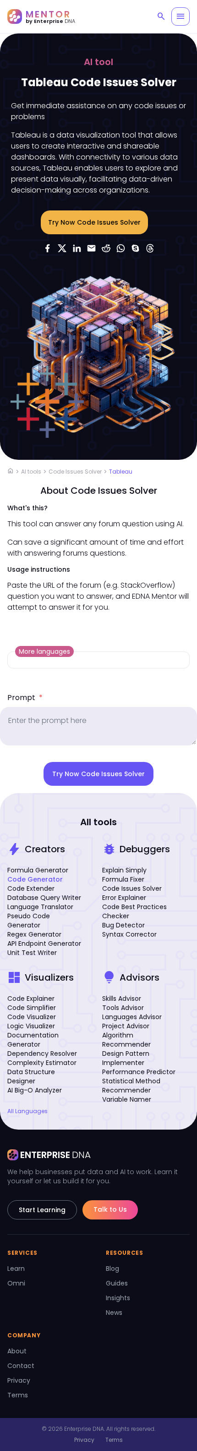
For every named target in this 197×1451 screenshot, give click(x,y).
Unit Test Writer (32, 952)
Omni (16, 1283)
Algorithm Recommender (126, 1040)
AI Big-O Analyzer (34, 1090)
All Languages (27, 1111)
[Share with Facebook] (47, 248)
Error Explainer (124, 897)
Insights (118, 1297)
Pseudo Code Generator (28, 920)
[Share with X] (61, 248)
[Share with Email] (91, 248)
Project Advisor (125, 1026)
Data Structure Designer (31, 1076)
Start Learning (42, 1209)
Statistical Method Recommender (131, 1085)
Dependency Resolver (42, 1053)
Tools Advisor (123, 1007)
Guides (117, 1283)
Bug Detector (123, 925)
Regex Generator (34, 934)
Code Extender (31, 888)
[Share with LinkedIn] (76, 248)
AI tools (31, 471)
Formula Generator (37, 870)
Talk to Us (110, 1209)
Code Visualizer (31, 1016)
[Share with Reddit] (105, 248)
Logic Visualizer (31, 1026)
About (17, 1351)
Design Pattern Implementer (125, 1058)
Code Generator (35, 879)
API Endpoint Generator (44, 943)
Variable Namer (126, 1099)
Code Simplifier (31, 1007)
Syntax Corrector (129, 934)
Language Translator (40, 906)
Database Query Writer (44, 897)
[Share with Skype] (135, 248)
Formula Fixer (123, 879)
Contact (20, 1365)
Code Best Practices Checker (134, 911)
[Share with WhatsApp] (120, 248)
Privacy (18, 1380)
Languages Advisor (132, 1016)
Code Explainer (31, 998)
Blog (112, 1268)
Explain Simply (124, 870)
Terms (17, 1395)
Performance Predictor (138, 1071)
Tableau (120, 471)
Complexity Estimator (42, 1062)
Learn (16, 1268)
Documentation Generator (33, 1040)
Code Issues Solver (75, 471)
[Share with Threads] (149, 248)
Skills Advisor (121, 998)
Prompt (25, 697)
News (114, 1312)
